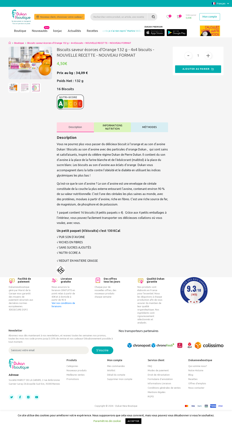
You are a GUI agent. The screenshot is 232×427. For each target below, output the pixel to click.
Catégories (72, 366)
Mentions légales (156, 392)
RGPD (151, 396)
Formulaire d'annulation (160, 379)
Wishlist (111, 370)
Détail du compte (116, 374)
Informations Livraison (159, 383)
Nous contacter (196, 387)
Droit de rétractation (159, 374)
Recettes (92, 30)
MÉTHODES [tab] (149, 127)
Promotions (73, 379)
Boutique (20, 30)
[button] (168, 16)
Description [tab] (75, 127)
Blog (190, 374)
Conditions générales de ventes (164, 387)
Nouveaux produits (77, 370)
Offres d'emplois (197, 383)
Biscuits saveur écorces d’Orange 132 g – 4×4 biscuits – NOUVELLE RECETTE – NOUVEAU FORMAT (79, 43)
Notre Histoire (195, 370)
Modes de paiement (158, 370)
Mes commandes (116, 366)
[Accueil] (10, 43)
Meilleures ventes (76, 374)
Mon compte (209, 16)
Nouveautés (39, 30)
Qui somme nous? (197, 366)
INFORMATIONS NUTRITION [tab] (112, 127)
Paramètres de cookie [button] (107, 420)
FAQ (150, 366)
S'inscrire (102, 350)
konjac (57, 30)
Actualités (74, 30)
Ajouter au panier (196, 69)
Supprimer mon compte (119, 379)
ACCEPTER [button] (133, 421)
